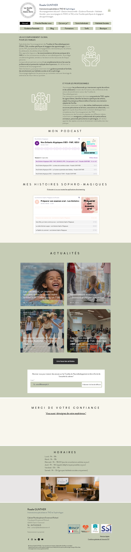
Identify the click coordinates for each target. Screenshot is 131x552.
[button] (109, 10)
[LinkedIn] (35, 539)
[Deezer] (39, 539)
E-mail (32, 380)
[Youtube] (42, 539)
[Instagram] (32, 539)
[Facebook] (28, 539)
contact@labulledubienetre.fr (40, 527)
